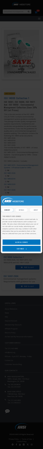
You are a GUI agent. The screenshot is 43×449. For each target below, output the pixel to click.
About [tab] (36, 210)
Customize (20, 249)
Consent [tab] (7, 210)
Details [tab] (21, 210)
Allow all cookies (21, 242)
